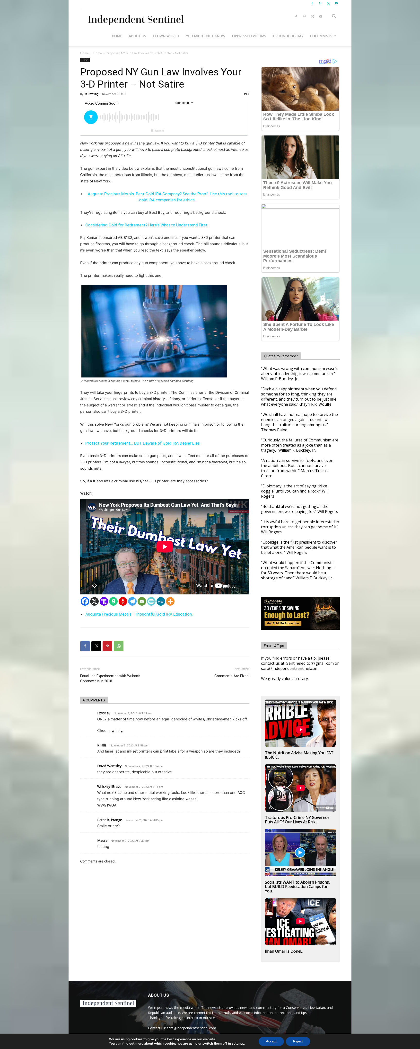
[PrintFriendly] (151, 601)
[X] (328, 3)
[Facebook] (312, 3)
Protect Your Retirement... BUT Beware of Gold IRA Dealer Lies (142, 443)
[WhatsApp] (118, 646)
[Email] (142, 601)
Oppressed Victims (249, 36)
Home (117, 36)
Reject (298, 1041)
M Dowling (91, 94)
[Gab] (113, 601)
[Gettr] (123, 601)
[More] (170, 601)
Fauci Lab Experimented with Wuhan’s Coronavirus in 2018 (110, 678)
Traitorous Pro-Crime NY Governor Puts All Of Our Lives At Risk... (297, 819)
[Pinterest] (320, 3)
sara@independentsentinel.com (191, 1028)
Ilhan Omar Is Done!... (284, 951)
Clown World (166, 36)
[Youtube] (336, 3)
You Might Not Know (205, 36)
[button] (334, 17)
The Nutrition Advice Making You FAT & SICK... (299, 755)
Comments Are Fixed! (231, 676)
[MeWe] (161, 601)
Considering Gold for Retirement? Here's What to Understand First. (146, 225)
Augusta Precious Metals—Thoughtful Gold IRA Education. (139, 614)
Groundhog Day (288, 36)
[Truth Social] (104, 601)
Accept (271, 1041)
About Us (137, 36)
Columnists (321, 36)
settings (238, 1043)
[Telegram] (132, 601)
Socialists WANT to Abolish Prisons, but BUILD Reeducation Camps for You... (297, 886)
